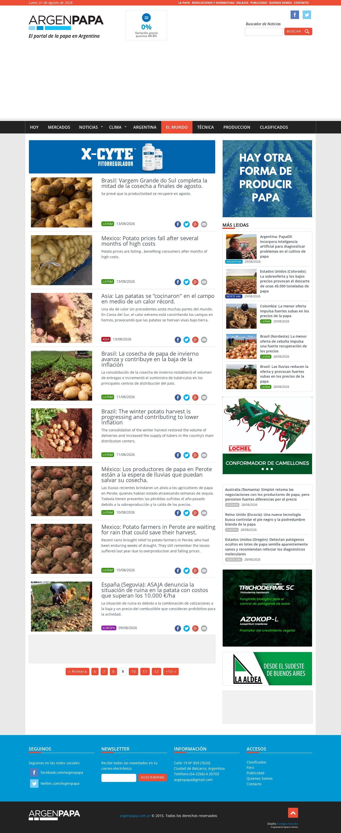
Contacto (301, 2)
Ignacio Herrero (291, 827)
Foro (250, 767)
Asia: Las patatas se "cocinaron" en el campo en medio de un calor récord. (157, 298)
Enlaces (242, 2)
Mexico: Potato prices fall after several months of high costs (149, 240)
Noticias (88, 127)
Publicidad (258, 2)
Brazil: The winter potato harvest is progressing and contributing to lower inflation (150, 416)
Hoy (34, 127)
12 (156, 671)
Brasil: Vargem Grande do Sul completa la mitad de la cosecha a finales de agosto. (154, 182)
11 (145, 671)
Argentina (145, 127)
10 (133, 671)
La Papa (184, 2)
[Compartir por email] (204, 224)
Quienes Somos (280, 2)
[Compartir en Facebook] (178, 224)
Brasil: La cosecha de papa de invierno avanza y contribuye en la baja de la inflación (150, 359)
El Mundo (177, 127)
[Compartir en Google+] (195, 224)
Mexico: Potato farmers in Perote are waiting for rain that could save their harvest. (158, 529)
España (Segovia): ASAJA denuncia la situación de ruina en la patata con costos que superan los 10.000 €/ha (154, 590)
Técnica (205, 127)
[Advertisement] (170, 83)
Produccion (236, 127)
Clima (115, 127)
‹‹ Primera (77, 671)
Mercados (59, 127)
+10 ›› (171, 671)
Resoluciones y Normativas (213, 2)
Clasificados (274, 127)
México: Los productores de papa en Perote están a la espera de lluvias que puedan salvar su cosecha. (156, 474)
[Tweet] (186, 224)
